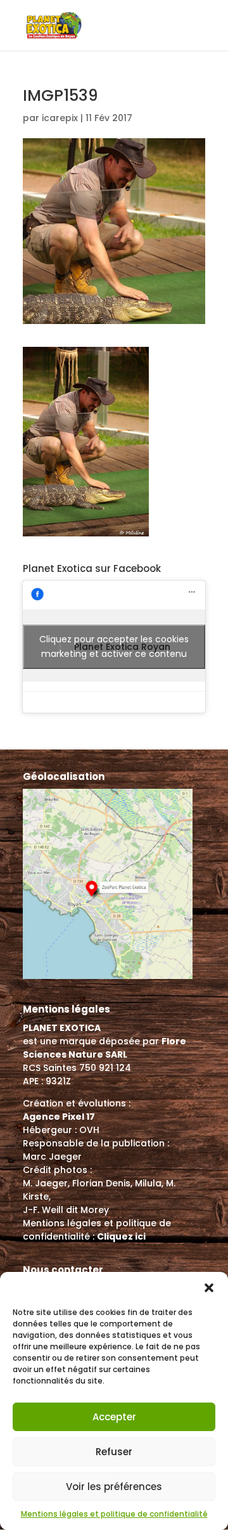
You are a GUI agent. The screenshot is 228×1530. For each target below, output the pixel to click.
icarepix (60, 118)
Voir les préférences (114, 1486)
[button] (209, 1287)
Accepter (114, 1416)
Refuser (114, 1451)
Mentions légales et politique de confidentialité (114, 1513)
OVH (89, 1130)
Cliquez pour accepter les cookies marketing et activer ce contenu (114, 646)
